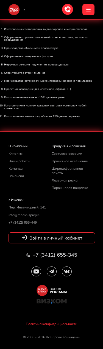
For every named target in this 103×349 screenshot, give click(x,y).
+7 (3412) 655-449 (23, 222)
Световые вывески (67, 153)
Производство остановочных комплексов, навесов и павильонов (48, 80)
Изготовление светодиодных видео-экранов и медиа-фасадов (46, 29)
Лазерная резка (64, 180)
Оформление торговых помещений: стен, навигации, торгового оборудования (46, 38)
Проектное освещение (70, 161)
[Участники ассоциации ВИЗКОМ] (51, 304)
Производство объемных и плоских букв (31, 48)
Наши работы (19, 161)
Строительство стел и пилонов (25, 72)
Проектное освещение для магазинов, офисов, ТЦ (37, 88)
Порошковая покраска (70, 188)
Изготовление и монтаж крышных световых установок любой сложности (45, 107)
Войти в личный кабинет (55, 238)
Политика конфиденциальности (51, 324)
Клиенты (16, 153)
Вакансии (16, 176)
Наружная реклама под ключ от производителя (36, 64)
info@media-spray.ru (24, 215)
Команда (16, 168)
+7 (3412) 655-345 (54, 255)
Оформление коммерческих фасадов (29, 56)
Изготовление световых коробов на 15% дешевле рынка (42, 116)
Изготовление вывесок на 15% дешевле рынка (35, 97)
